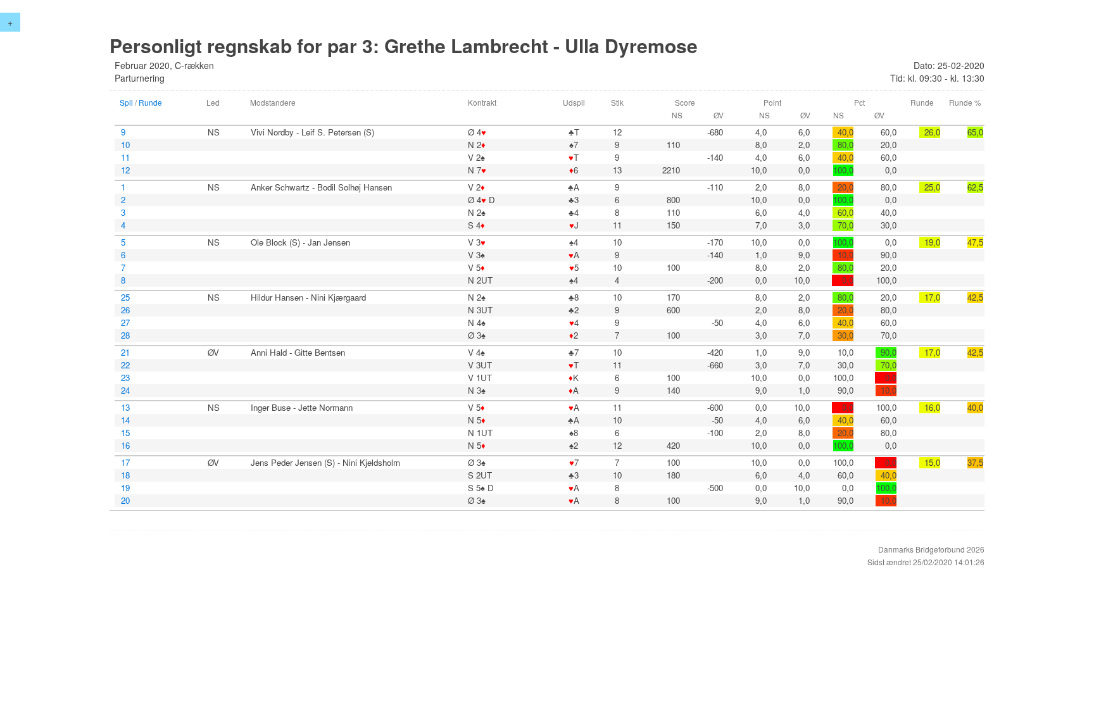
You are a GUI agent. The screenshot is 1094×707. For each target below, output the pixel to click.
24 (125, 390)
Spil (126, 102)
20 (125, 500)
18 (125, 475)
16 (125, 445)
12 (125, 170)
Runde (150, 102)
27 (125, 322)
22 (125, 365)
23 (125, 378)
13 (125, 407)
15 (125, 433)
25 (125, 297)
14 (125, 420)
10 (125, 145)
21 (125, 352)
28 (125, 335)
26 (125, 310)
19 (125, 488)
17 (125, 462)
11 (125, 157)
